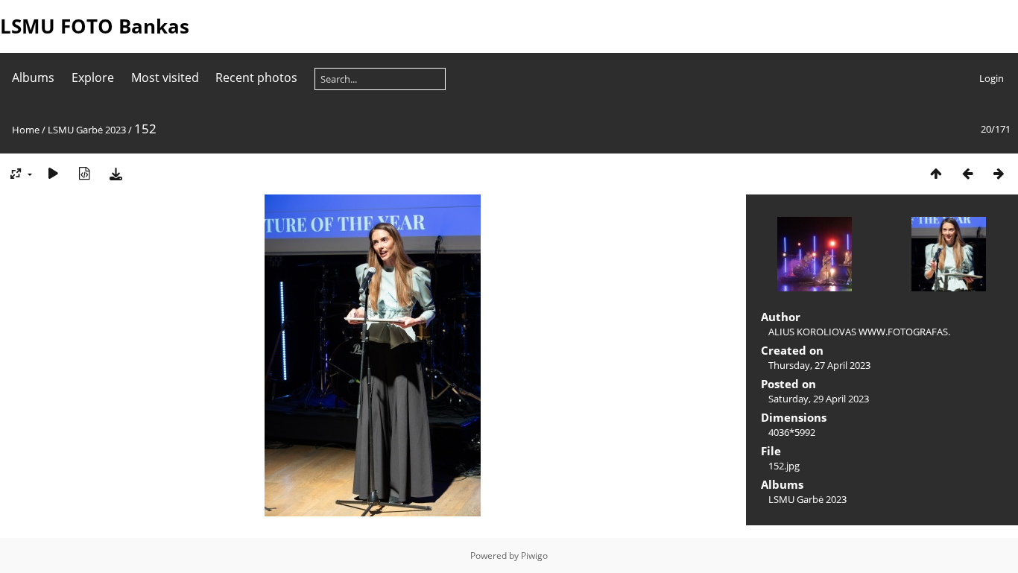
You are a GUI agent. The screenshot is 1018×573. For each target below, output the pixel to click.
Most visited (165, 77)
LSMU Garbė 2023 (87, 129)
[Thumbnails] (936, 173)
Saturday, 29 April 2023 (818, 398)
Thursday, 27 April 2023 (819, 365)
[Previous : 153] (967, 173)
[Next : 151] (998, 173)
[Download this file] (115, 173)
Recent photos (256, 77)
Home (25, 129)
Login (991, 78)
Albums (33, 77)
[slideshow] (53, 173)
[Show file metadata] (84, 173)
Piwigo (534, 555)
